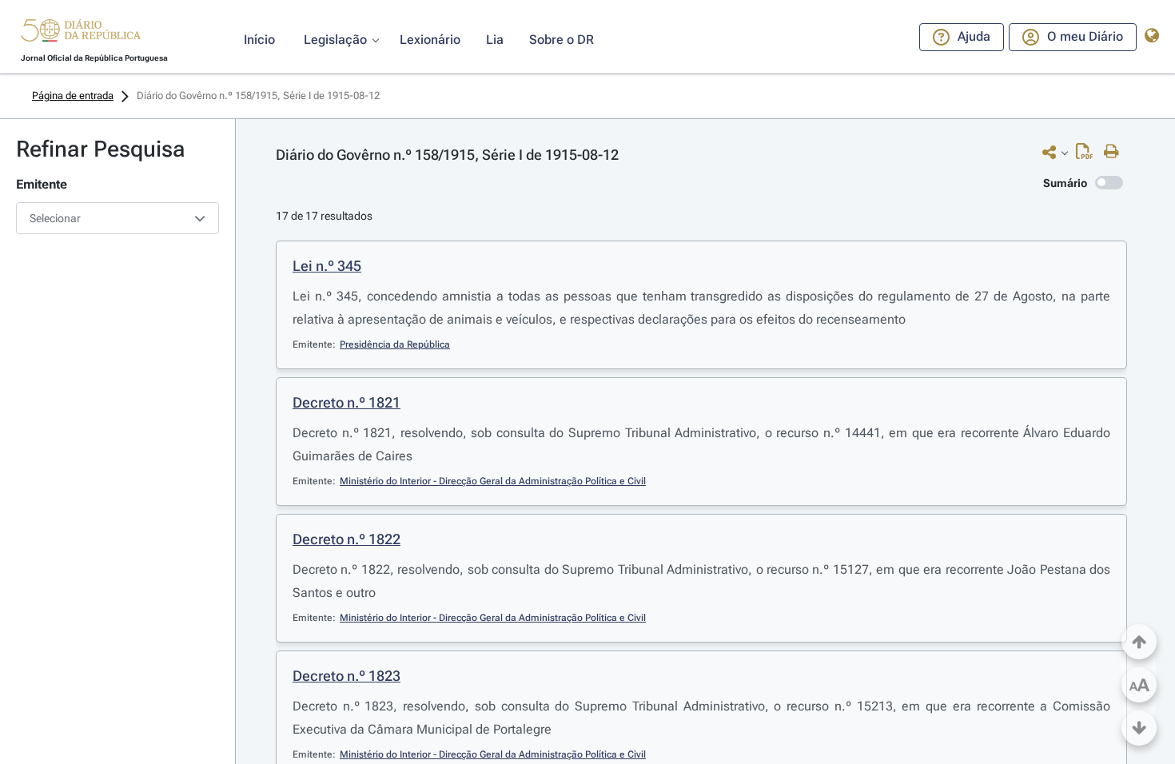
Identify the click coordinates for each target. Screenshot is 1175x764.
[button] (81, 32)
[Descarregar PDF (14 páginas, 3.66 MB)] (1088, 155)
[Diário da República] (81, 34)
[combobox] (117, 218)
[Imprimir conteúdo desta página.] (1115, 151)
